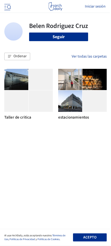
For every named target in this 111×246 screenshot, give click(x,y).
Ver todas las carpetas (89, 56)
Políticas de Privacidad (22, 239)
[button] (17, 56)
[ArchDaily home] (55, 6)
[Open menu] (7, 6)
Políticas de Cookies (48, 239)
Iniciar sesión (95, 6)
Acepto (89, 237)
